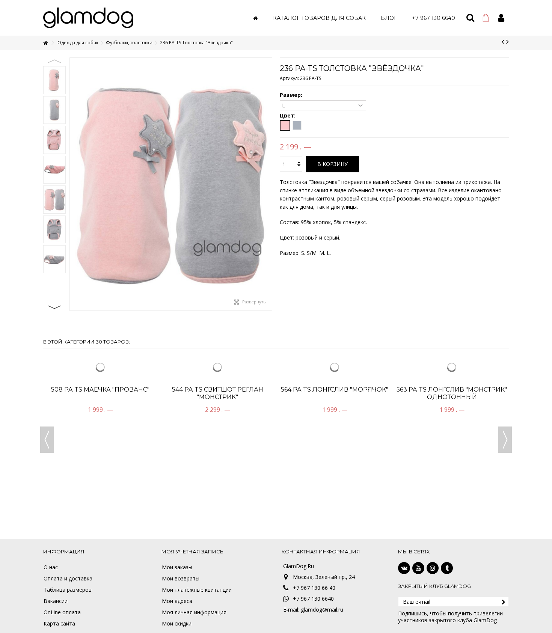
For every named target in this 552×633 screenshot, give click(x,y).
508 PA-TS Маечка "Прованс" (100, 498)
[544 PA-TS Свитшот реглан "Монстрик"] (217, 421)
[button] (319, 17)
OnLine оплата (62, 612)
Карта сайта (59, 623)
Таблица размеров (68, 589)
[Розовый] (285, 125)
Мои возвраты (180, 578)
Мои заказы (177, 567)
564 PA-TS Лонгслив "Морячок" (334, 498)
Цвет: (288, 115)
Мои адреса (177, 601)
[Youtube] (418, 568)
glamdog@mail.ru (322, 609)
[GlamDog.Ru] (88, 17)
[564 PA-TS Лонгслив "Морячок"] (334, 421)
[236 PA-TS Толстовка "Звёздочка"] (54, 80)
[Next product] (507, 41)
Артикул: (289, 78)
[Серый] (297, 125)
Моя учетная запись (192, 552)
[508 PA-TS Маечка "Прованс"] (100, 421)
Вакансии (56, 601)
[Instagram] (433, 568)
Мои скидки (177, 623)
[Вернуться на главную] (45, 43)
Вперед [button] (268, 184)
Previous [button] (54, 61)
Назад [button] (73, 184)
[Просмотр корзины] (485, 18)
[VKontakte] (404, 568)
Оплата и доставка (68, 578)
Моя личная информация (194, 612)
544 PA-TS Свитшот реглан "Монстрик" (217, 502)
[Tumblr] (447, 568)
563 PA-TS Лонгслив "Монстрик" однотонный (452, 502)
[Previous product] (503, 41)
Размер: (292, 95)
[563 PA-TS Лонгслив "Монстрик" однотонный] (452, 421)
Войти (501, 18)
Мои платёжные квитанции (197, 589)
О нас (51, 567)
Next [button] (54, 307)
